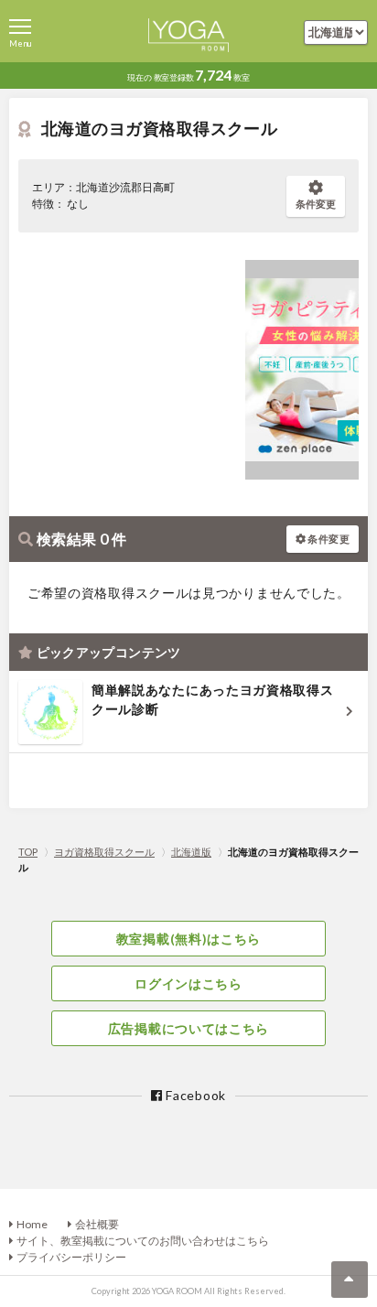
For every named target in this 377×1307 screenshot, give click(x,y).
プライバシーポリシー (71, 1257)
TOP (28, 852)
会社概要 (97, 1224)
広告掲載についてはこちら (188, 1028)
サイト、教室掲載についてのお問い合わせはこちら (142, 1241)
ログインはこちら (188, 983)
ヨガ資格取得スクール (104, 852)
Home (32, 1224)
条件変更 (316, 204)
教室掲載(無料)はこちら (188, 938)
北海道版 (191, 852)
